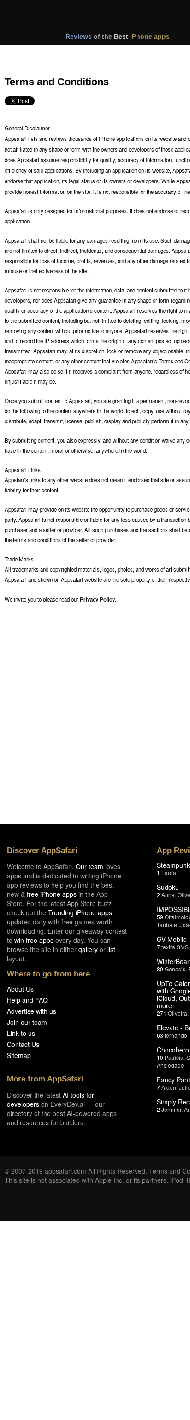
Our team (89, 866)
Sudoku (168, 887)
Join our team (27, 1022)
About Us (20, 988)
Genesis (175, 969)
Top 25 (78, 54)
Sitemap (19, 1055)
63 (160, 1035)
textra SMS (175, 947)
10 (160, 1057)
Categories (125, 54)
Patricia (174, 1057)
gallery (88, 949)
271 (161, 1013)
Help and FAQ (27, 1000)
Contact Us (23, 1044)
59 (160, 917)
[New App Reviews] (31, 54)
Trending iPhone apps (80, 912)
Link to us (21, 1033)
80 (160, 969)
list (111, 949)
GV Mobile (172, 939)
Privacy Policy (97, 599)
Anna (168, 895)
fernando (176, 1035)
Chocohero (173, 1049)
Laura (168, 873)
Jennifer (171, 1109)
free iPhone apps (52, 894)
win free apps (33, 940)
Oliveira (177, 1013)
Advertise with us (31, 1011)
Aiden (168, 1087)
